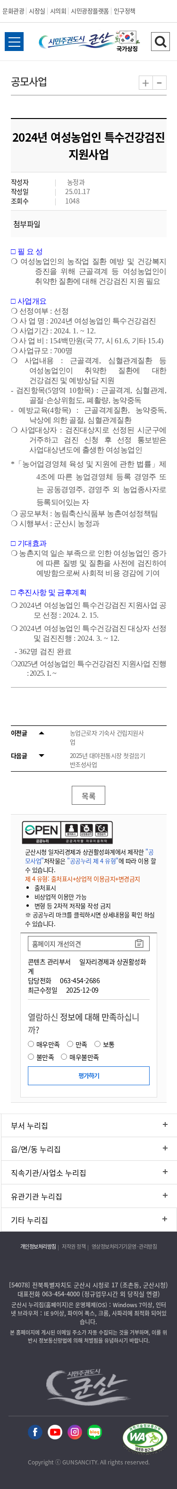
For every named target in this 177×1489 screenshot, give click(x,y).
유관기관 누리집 (36, 1196)
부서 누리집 (29, 1125)
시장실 (37, 10)
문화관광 (13, 10)
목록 (88, 795)
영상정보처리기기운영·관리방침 (124, 1246)
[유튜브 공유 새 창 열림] (55, 1432)
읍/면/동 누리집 (36, 1149)
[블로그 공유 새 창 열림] (94, 1432)
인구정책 (124, 10)
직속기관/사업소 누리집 (48, 1172)
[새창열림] (127, 42)
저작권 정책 (73, 1246)
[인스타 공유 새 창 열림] (75, 1432)
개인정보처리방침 (38, 1246)
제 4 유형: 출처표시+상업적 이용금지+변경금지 (82, 878)
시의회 (58, 10)
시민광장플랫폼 (90, 10)
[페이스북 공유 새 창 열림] (35, 1432)
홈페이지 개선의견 (56, 943)
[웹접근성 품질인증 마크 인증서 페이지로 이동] (145, 1440)
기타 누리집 (29, 1219)
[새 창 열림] (66, 832)
